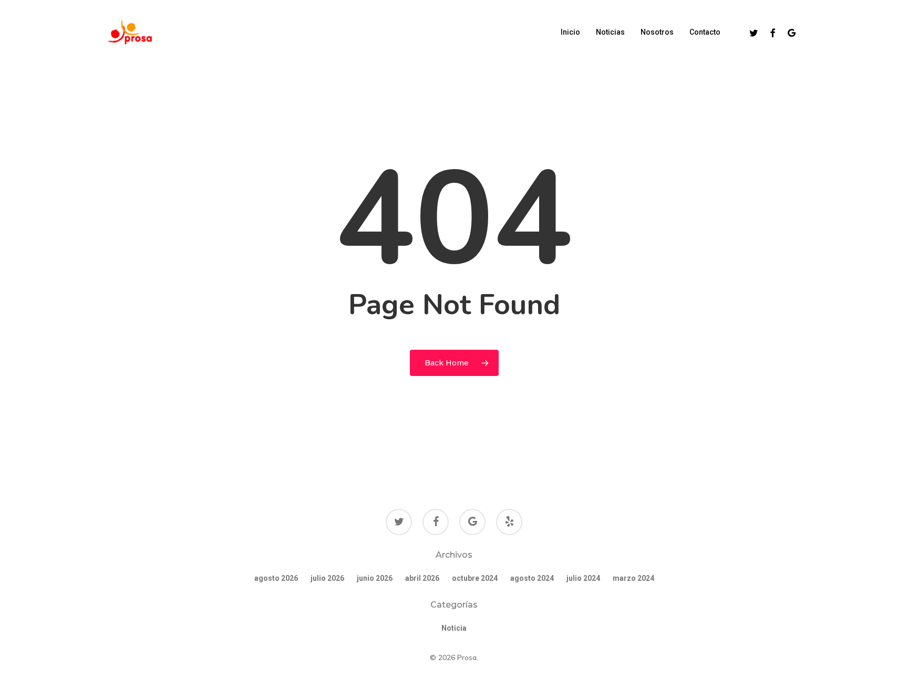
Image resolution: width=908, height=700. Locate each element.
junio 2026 (375, 578)
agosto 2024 (532, 578)
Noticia (454, 628)
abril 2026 (422, 578)
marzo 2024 (633, 578)
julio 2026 (327, 578)
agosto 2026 (276, 578)
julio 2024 (583, 578)
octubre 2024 (475, 578)
